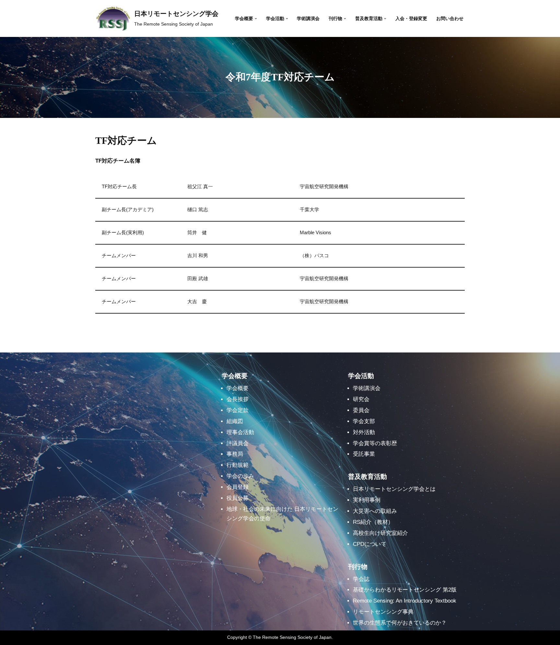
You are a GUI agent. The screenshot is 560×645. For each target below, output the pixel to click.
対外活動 (364, 432)
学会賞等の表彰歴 (375, 443)
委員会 (361, 410)
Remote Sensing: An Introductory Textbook (404, 601)
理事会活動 (240, 432)
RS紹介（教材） (373, 522)
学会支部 (364, 421)
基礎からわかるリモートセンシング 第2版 (405, 590)
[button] (256, 18)
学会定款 (238, 410)
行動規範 (238, 465)
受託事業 (364, 454)
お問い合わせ (449, 18)
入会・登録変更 (411, 18)
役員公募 (238, 498)
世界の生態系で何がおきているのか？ (400, 623)
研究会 (361, 399)
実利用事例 (366, 500)
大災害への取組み (375, 511)
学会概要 (238, 388)
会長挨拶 (238, 399)
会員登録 (238, 487)
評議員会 (238, 443)
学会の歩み (240, 476)
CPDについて (369, 544)
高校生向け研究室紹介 (380, 533)
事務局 (235, 454)
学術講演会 (308, 18)
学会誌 (361, 579)
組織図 (235, 421)
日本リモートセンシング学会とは (394, 489)
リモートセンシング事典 (383, 612)
